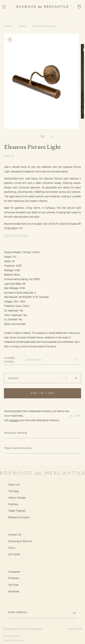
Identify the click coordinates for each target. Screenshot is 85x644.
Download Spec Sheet (16, 235)
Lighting (7, 26)
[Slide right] (51, 136)
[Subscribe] (72, 613)
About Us (14, 484)
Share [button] (77, 415)
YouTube (13, 584)
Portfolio (13, 504)
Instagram (14, 571)
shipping (14, 420)
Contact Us (14, 534)
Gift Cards (14, 554)
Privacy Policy (11, 636)
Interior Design (17, 497)
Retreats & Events (19, 517)
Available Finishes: (9, 359)
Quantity (13, 378)
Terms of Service (13, 640)
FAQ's (11, 547)
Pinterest (13, 578)
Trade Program (17, 510)
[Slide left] (33, 136)
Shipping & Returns (20, 541)
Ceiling (22, 26)
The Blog (13, 491)
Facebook (13, 591)
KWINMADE (75, 629)
